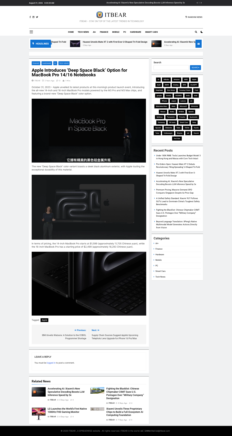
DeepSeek (159, 90)
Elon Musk (171, 90)
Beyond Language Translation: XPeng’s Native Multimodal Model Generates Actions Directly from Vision (176, 224)
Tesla (178, 128)
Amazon (177, 79)
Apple (44, 320)
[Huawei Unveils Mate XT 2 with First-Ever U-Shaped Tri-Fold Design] (58, 43)
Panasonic (171, 117)
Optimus (160, 117)
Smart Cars (151, 32)
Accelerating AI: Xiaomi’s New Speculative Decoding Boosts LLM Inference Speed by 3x (189, 42)
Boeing (175, 85)
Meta (173, 106)
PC (124, 32)
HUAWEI (178, 96)
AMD (186, 79)
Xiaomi (196, 133)
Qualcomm (193, 117)
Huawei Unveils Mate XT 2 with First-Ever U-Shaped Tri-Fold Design (98, 42)
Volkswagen (168, 133)
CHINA (148, 431)
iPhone (164, 101)
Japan (173, 101)
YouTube (177, 138)
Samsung (161, 122)
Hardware (135, 32)
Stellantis (168, 128)
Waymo (179, 133)
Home (71, 32)
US (141, 431)
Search (157, 62)
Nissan (163, 112)
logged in (51, 363)
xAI (188, 133)
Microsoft (183, 106)
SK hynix (172, 122)
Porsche (182, 117)
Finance (104, 32)
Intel (195, 96)
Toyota (196, 128)
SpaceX (158, 128)
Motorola (194, 106)
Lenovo (183, 101)
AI (158, 79)
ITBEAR (37, 80)
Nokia (172, 112)
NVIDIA (181, 112)
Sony (194, 122)
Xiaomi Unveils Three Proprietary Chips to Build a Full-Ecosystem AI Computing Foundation (124, 412)
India (188, 96)
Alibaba (166, 79)
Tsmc (157, 133)
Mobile (115, 32)
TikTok (187, 128)
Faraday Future (184, 90)
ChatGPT (193, 85)
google (159, 96)
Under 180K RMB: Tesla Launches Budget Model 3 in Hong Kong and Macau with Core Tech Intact (141, 3)
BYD (184, 85)
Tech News (83, 32)
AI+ (94, 32)
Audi (158, 85)
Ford (196, 90)
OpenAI (191, 112)
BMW (167, 85)
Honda (168, 96)
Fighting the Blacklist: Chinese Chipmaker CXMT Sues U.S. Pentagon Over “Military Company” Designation (178, 213)
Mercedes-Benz (161, 106)
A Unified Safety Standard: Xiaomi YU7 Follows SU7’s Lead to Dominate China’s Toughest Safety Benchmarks (178, 201)
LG (191, 101)
